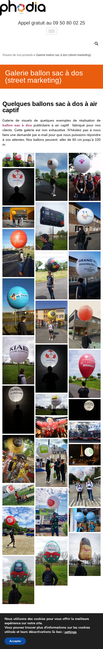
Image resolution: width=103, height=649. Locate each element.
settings (70, 632)
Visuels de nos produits (17, 55)
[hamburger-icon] (51, 31)
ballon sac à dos (17, 125)
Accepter (15, 641)
